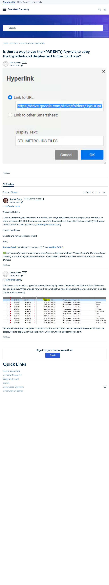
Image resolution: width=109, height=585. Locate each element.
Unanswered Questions (54, 387)
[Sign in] (104, 9)
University (37, 2)
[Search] (99, 9)
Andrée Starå (16, 199)
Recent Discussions (11, 371)
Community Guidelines (13, 391)
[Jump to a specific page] (104, 192)
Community (9, 2)
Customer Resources (12, 375)
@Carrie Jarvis (13, 206)
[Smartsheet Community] (18, 9)
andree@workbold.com (48, 224)
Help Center (23, 2)
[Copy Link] (21, 65)
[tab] (8, 184)
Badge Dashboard (11, 379)
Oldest (14, 192)
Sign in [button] (53, 355)
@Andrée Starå (13, 279)
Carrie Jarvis (15, 62)
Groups (6, 383)
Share (6, 173)
